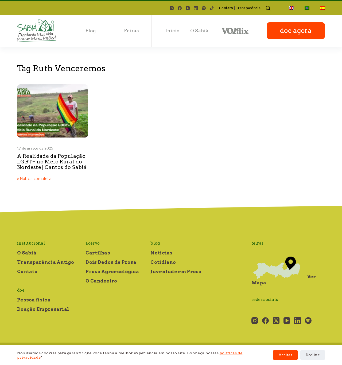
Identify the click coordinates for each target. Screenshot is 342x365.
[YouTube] (188, 8)
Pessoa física (33, 300)
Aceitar (285, 355)
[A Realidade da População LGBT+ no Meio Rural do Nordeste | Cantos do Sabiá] (52, 111)
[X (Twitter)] (276, 320)
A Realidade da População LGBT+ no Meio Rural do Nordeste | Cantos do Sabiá (52, 161)
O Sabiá (199, 30)
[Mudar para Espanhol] (320, 8)
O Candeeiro (101, 281)
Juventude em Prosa (175, 271)
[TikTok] (212, 8)
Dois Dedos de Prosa (111, 262)
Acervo (93, 243)
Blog (91, 30)
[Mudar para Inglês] (291, 8)
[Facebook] (180, 8)
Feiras (131, 30)
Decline (313, 355)
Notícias (161, 253)
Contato (226, 8)
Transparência (248, 8)
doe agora (296, 30)
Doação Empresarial (43, 309)
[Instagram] (172, 8)
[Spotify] (204, 8)
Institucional (31, 243)
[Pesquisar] (268, 8)
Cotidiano (163, 262)
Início (172, 30)
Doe (21, 290)
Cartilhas (98, 253)
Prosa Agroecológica (112, 271)
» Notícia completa (34, 179)
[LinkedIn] (196, 8)
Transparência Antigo (45, 262)
